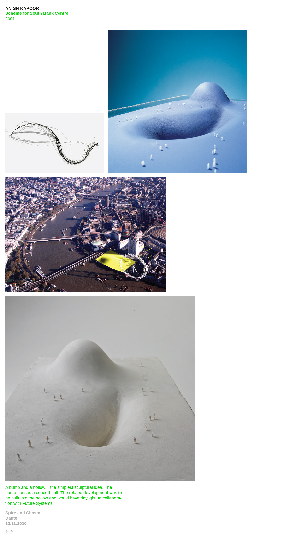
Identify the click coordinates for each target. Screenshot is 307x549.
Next (11, 533)
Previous (7, 533)
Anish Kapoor (22, 8)
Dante (11, 518)
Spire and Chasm (22, 513)
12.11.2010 (16, 523)
